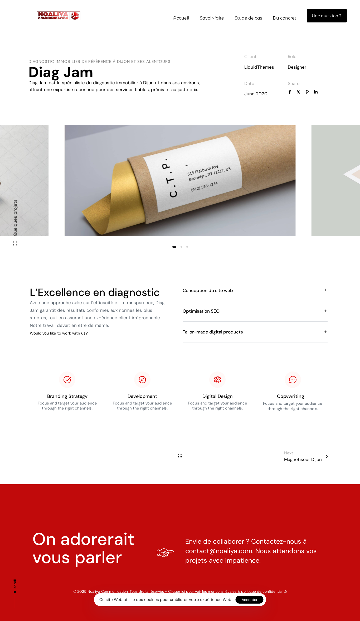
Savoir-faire (212, 18)
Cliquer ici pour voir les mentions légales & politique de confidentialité (227, 591)
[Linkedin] (316, 92)
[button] (15, 225)
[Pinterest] (307, 92)
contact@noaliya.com (218, 551)
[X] (298, 92)
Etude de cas (248, 18)
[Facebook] (290, 92)
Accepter (249, 599)
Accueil (181, 18)
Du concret (284, 18)
